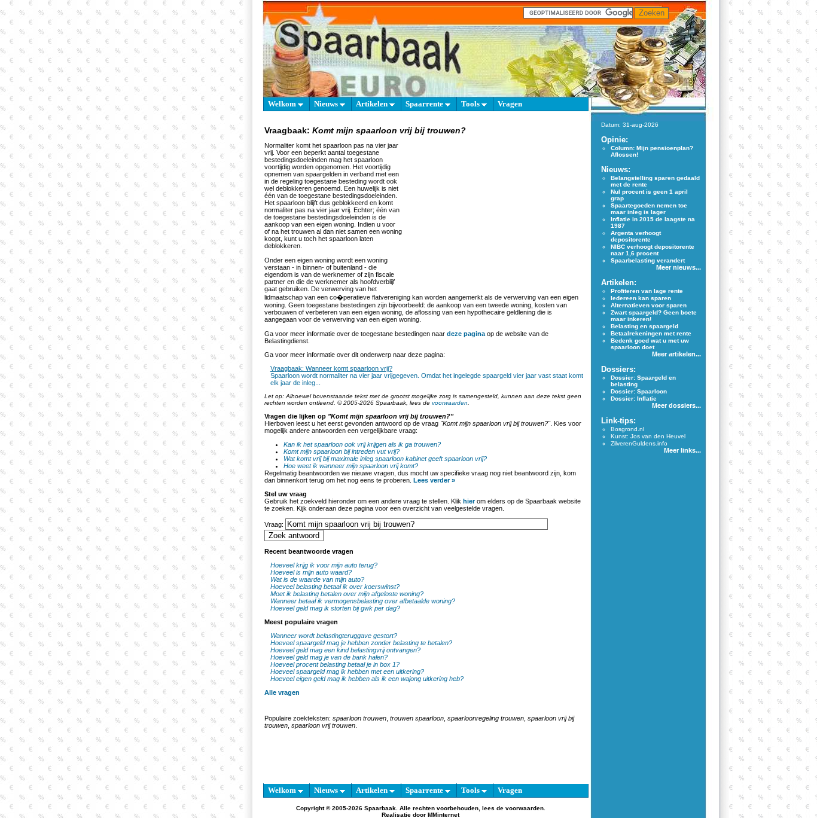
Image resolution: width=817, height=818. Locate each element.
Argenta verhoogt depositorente (636, 236)
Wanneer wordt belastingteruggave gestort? (333, 635)
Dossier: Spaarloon (639, 391)
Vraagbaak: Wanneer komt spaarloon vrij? (331, 368)
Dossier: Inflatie (634, 398)
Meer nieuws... (678, 267)
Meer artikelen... (676, 354)
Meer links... (682, 450)
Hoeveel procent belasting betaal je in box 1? (335, 664)
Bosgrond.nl (627, 429)
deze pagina (466, 333)
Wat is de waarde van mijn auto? (317, 579)
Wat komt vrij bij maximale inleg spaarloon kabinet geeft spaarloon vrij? (385, 458)
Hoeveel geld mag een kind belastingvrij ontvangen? (345, 650)
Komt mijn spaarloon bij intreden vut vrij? (341, 451)
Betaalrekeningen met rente (651, 333)
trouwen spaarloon (417, 718)
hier (469, 501)
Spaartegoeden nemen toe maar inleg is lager (649, 208)
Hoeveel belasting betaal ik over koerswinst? (335, 586)
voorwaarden (450, 402)
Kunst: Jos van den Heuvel (648, 436)
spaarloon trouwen (359, 718)
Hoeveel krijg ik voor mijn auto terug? (323, 565)
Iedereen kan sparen (641, 298)
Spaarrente (425, 103)
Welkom (283, 103)
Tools (471, 103)
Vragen (510, 103)
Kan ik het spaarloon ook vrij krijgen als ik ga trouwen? (362, 444)
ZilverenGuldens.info (639, 443)
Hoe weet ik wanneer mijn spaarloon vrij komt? (350, 465)
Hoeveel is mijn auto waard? (311, 572)
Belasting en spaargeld (644, 326)
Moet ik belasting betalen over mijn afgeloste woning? (346, 593)
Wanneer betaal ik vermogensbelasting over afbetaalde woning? (362, 601)
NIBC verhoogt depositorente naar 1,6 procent (652, 250)
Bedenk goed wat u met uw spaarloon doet (650, 343)
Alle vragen (282, 692)
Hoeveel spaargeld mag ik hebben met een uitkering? (347, 671)
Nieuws (327, 103)
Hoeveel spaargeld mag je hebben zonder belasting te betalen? (361, 642)
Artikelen (372, 103)
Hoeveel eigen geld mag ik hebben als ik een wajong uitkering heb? (367, 678)
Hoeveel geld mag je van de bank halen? (329, 657)
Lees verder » (434, 480)
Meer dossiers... (676, 405)
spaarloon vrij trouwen (323, 725)
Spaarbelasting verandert (648, 260)
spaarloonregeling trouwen (485, 718)
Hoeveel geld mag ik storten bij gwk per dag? (335, 608)
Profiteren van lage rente (647, 291)
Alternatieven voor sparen (649, 305)
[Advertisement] (493, 211)
